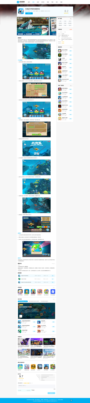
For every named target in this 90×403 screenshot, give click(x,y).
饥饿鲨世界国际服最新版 (26, 320)
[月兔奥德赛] (59, 114)
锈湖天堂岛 (64, 66)
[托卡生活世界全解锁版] (59, 93)
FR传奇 (63, 58)
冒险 (70, 21)
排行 (57, 2)
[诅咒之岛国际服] (59, 55)
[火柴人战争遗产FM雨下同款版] (59, 76)
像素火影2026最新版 (65, 105)
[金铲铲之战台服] (59, 63)
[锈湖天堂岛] (59, 67)
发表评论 (51, 393)
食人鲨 (42, 330)
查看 (52, 275)
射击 (70, 25)
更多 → (54, 287)
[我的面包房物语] (59, 110)
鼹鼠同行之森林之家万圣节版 (65, 117)
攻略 (48, 2)
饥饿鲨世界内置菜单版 (24, 275)
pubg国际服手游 (65, 96)
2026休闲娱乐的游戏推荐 (70, 23)
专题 (52, 2)
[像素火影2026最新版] (59, 106)
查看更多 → (53, 336)
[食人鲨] (38, 331)
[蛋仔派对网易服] (59, 51)
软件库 (42, 2)
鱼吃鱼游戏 (43, 320)
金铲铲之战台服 (64, 62)
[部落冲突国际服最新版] (59, 89)
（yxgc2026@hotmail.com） (53, 399)
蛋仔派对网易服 (64, 49)
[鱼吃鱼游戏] (38, 322)
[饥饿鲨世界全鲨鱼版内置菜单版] (19, 282)
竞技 (65, 25)
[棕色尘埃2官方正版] (59, 80)
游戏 (33, 2)
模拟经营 (60, 25)
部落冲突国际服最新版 (65, 88)
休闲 (60, 21)
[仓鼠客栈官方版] (59, 72)
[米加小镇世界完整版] (59, 102)
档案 (61, 2)
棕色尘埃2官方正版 (65, 79)
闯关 (65, 21)
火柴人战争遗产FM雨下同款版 (65, 75)
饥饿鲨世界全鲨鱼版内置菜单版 (26, 282)
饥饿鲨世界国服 (24, 330)
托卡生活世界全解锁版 (65, 92)
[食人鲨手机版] (38, 326)
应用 (38, 2)
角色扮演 (60, 23)
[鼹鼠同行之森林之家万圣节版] (59, 118)
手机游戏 (21, 5)
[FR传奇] (59, 59)
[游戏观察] (21, 2)
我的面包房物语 (64, 109)
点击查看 (63, 41)
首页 (29, 2)
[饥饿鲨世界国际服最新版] (19, 322)
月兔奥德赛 (64, 113)
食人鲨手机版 (43, 325)
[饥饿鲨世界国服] (19, 279)
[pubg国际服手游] (59, 97)
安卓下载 (29, 13)
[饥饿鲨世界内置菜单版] (19, 276)
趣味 (65, 23)
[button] (18, 26)
